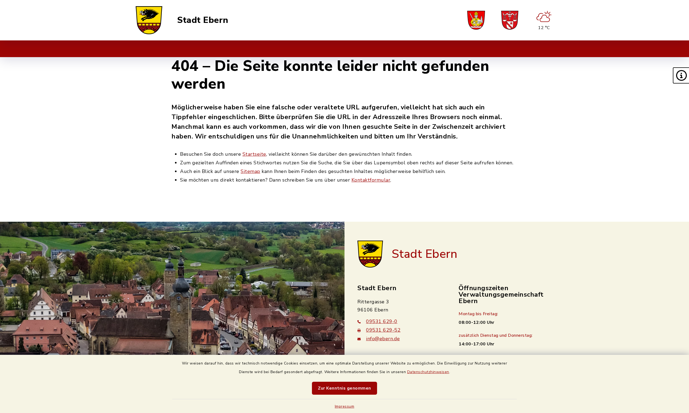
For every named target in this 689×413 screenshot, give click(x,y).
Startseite (254, 154)
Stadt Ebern (203, 20)
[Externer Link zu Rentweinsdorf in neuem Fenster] (509, 20)
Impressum (344, 406)
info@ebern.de (383, 338)
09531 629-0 (382, 321)
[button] (681, 75)
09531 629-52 (383, 330)
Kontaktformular (371, 180)
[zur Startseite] (149, 20)
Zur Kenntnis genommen (344, 388)
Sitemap (250, 171)
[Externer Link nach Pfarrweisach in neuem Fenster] (476, 20)
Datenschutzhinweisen (428, 371)
